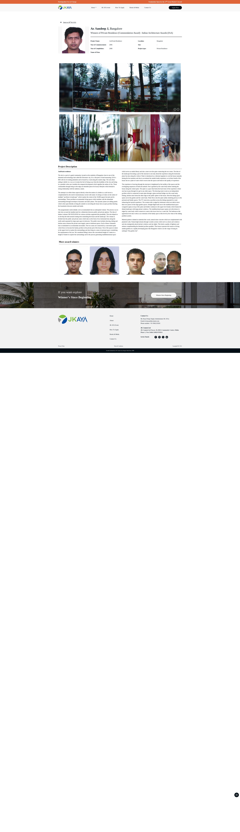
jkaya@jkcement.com (152, 321)
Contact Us (147, 7)
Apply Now (175, 7)
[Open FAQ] (236, 795)
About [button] (93, 7)
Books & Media (134, 7)
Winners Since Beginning (163, 295)
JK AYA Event (114, 325)
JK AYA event (106, 7)
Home (111, 316)
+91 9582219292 (155, 323)
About (111, 320)
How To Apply (119, 7)
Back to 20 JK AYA (69, 22)
